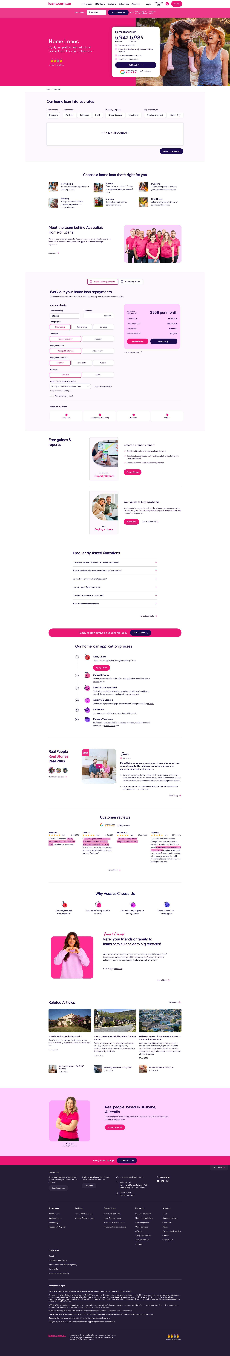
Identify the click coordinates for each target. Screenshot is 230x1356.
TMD (151, 1314)
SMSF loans (100, 4)
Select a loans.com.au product (63, 381)
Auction (110, 199)
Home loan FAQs (147, 616)
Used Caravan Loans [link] (112, 1218)
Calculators (124, 4)
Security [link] (52, 1256)
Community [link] (167, 1222)
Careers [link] (165, 1235)
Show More (113, 870)
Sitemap (138, 1244)
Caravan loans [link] (110, 1208)
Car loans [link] (79, 1208)
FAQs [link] (164, 1214)
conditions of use (140, 1314)
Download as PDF (149, 522)
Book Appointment (58, 1188)
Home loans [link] (54, 1208)
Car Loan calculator (143, 1214)
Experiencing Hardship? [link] (171, 1231)
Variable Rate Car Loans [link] (85, 1218)
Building (65, 198)
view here (118, 969)
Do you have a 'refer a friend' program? (90, 579)
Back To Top (217, 1167)
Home (49, 89)
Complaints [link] (53, 1269)
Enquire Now (113, 1127)
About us (135, 4)
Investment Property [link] (57, 1227)
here (113, 1335)
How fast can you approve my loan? (88, 595)
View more (173, 1002)
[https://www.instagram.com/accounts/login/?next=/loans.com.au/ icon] (167, 1181)
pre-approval (134, 694)
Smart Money (109, 726)
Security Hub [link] (167, 1240)
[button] (140, 333)
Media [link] (165, 1227)
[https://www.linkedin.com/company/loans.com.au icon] (162, 1181)
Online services (141, 1227)
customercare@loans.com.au (132, 1177)
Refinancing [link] (53, 1222)
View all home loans (171, 151)
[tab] (102, 282)
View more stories (56, 777)
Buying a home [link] (54, 1214)
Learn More (162, 980)
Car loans (112, 4)
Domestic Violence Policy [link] (59, 1273)
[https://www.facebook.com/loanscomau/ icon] (158, 1181)
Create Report (133, 472)
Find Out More (139, 633)
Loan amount (52, 110)
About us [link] (166, 1208)
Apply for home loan (143, 1235)
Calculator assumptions (132, 352)
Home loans (87, 4)
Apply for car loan (142, 1240)
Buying (109, 183)
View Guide (131, 522)
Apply (176, 4)
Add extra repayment (64, 396)
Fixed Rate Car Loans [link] (83, 1214)
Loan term (88, 311)
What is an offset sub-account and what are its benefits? (97, 570)
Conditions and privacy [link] (58, 1260)
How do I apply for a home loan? (87, 587)
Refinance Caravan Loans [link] (114, 1222)
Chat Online (89, 1186)
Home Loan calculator (144, 1218)
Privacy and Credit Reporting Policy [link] (63, 1264)
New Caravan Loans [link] (112, 1214)
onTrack (96, 681)
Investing (155, 183)
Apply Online (101, 668)
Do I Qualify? (134, 65)
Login (148, 4)
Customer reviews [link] (170, 1218)
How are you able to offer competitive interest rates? (96, 562)
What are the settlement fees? (86, 603)
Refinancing (67, 183)
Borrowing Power (142, 1222)
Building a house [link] (55, 1218)
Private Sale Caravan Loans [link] (115, 1227)
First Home (156, 199)
